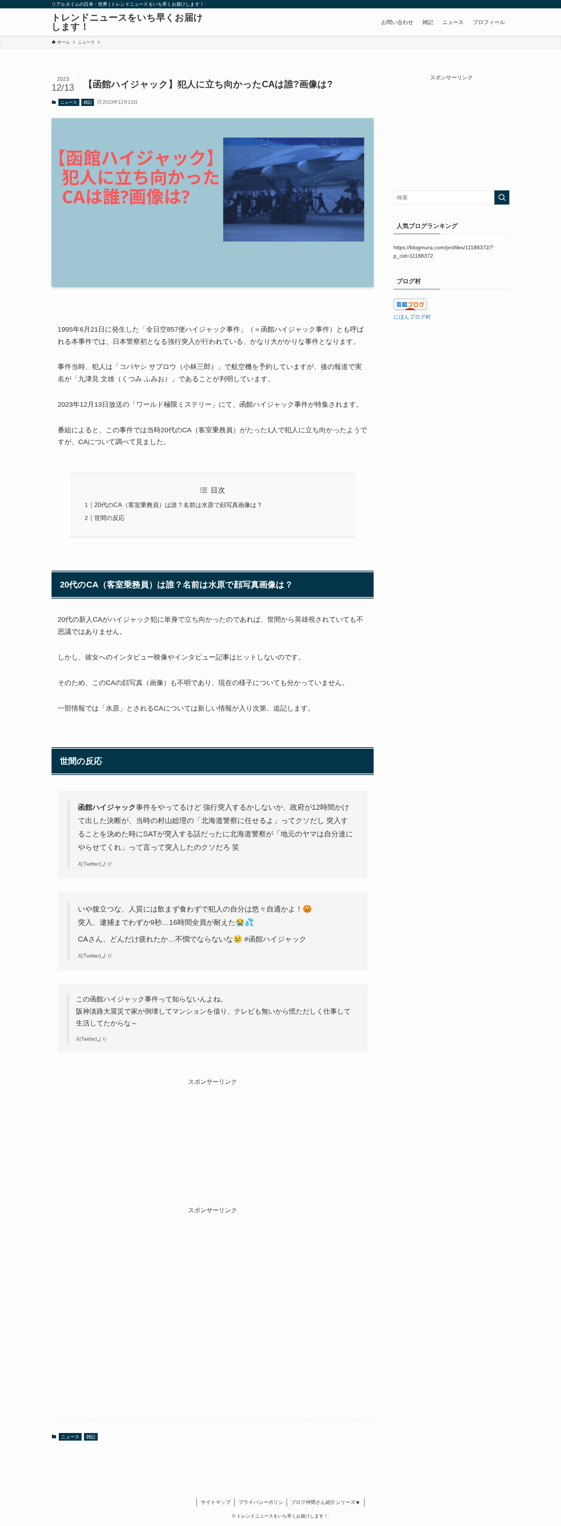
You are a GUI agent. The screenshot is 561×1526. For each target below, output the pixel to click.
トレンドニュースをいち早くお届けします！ (127, 22)
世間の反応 (109, 518)
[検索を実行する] (501, 197)
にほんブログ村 (412, 317)
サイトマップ (216, 1502)
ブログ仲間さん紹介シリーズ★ (325, 1502)
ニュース (68, 102)
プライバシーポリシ (261, 1502)
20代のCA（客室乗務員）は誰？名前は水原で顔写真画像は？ (178, 505)
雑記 (88, 102)
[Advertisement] (213, 1139)
